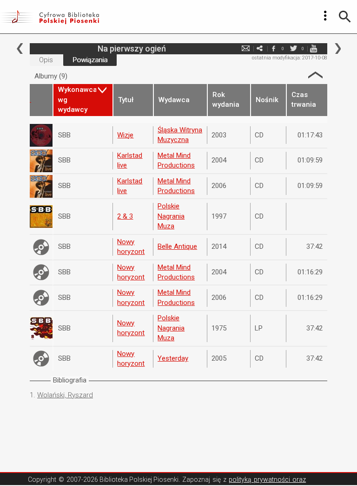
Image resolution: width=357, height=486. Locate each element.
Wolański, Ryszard (65, 395)
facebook (273, 48)
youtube (313, 48)
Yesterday (173, 358)
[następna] (338, 48)
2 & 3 (125, 216)
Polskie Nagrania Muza (171, 216)
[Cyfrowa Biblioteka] (49, 16)
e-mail (245, 48)
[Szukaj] (345, 16)
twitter (293, 48)
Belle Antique (177, 246)
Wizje (125, 135)
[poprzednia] (20, 48)
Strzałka (315, 74)
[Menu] (325, 15)
